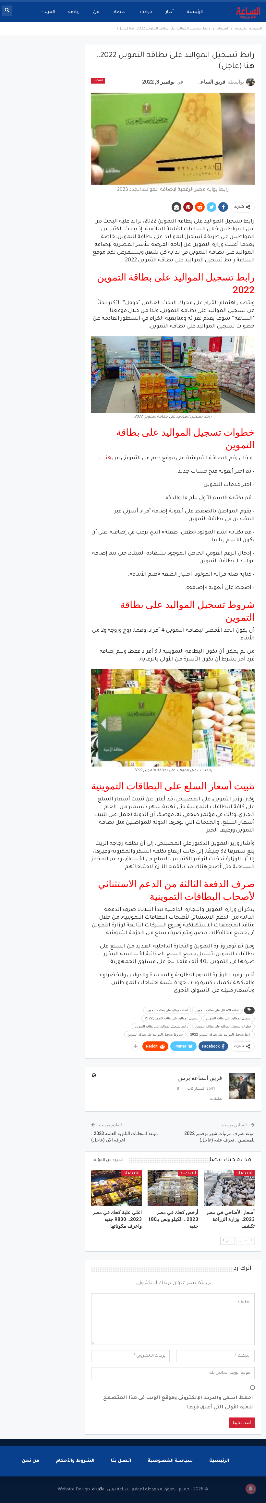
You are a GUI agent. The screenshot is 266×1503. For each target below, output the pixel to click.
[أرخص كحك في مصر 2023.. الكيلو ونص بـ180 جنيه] (173, 1188)
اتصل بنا (121, 1461)
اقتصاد (120, 12)
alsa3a (98, 1489)
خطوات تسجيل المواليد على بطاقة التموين (223, 1026)
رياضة (73, 12)
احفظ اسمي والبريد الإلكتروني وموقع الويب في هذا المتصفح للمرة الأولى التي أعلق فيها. (178, 1402)
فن (96, 12)
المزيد (49, 12)
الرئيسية (195, 12)
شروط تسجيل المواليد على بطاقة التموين (155, 1034)
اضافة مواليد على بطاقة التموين (167, 1010)
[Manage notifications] (251, 1489)
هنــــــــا (104, 458)
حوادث (146, 12)
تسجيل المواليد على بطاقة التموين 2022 (172, 1018)
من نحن (30, 1461)
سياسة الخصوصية (170, 1461)
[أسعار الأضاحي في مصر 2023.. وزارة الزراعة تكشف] (229, 1188)
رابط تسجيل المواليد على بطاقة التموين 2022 (220, 1034)
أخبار (170, 12)
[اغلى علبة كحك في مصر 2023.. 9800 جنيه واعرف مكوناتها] (116, 1188)
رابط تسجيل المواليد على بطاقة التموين (161, 1026)
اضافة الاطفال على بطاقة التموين (217, 1010)
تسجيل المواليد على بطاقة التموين (228, 1018)
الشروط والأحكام (75, 1461)
